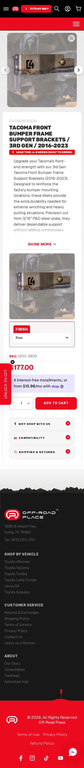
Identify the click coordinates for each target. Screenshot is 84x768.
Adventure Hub (16, 681)
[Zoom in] (42, 286)
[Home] (15, 8)
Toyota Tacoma (16, 567)
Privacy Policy (15, 630)
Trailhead (11, 675)
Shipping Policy (16, 618)
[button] (6, 8)
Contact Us (13, 636)
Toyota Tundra (15, 573)
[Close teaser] (12, 362)
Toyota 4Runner (17, 561)
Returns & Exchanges (21, 612)
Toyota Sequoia (16, 592)
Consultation (14, 669)
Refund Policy (42, 743)
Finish (22, 329)
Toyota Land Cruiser (20, 580)
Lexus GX (11, 586)
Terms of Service (18, 624)
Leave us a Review (19, 643)
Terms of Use (28, 734)
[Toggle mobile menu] (76, 24)
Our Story (12, 663)
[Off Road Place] (31, 514)
